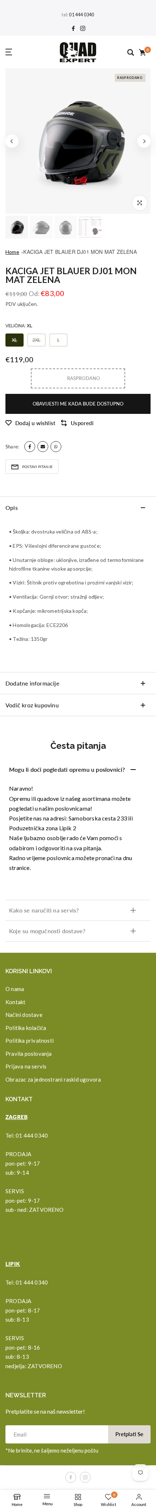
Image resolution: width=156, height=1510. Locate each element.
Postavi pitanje (37, 466)
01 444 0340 (81, 14)
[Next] (144, 141)
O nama (14, 989)
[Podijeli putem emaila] (42, 446)
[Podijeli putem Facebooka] (29, 446)
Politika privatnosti (29, 1040)
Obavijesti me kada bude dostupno (78, 404)
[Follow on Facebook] (73, 29)
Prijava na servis (25, 1066)
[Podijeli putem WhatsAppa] (55, 446)
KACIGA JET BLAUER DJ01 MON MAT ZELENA (79, 251)
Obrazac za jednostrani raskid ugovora (53, 1079)
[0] (141, 52)
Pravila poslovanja (28, 1053)
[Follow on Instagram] (83, 29)
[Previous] (12, 141)
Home (12, 252)
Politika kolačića (25, 1027)
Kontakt (15, 1002)
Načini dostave (23, 1014)
